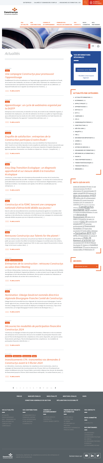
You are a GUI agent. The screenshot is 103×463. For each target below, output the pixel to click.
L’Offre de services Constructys (49, 418)
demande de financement (80, 215)
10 (47, 388)
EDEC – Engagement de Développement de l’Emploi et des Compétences (9, 423)
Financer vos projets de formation (64, 24)
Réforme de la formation (84, 153)
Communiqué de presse (83, 122)
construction (88, 202)
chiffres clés (80, 198)
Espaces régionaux (8, 417)
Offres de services (81, 147)
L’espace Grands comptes (51, 421)
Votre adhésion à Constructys (27, 422)
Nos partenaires (96, 24)
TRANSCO (86, 245)
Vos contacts (77, 24)
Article (7, 70)
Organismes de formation (84, 150)
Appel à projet (17, 356)
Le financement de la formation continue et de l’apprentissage (29, 417)
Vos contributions (35, 24)
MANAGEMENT (85, 236)
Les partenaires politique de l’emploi (92, 438)
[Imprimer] (98, 46)
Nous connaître (86, 24)
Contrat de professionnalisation (84, 212)
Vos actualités (24, 24)
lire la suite (15, 91)
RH (89, 243)
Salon (7, 260)
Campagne (78, 116)
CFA (76, 119)
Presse (19, 396)
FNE (76, 135)
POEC (87, 238)
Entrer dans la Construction (68, 418)
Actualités (5, 415)
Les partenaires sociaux (91, 445)
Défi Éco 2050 (79, 128)
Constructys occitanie (83, 208)
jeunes (77, 141)
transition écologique (16, 260)
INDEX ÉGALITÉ (52, 396)
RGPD (84, 396)
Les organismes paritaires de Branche (92, 442)
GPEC (76, 235)
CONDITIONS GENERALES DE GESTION (38, 400)
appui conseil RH (80, 193)
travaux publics (79, 250)
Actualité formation (82, 97)
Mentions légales (70, 396)
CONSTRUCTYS (78, 204)
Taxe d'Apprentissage (82, 159)
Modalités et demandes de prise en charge (72, 429)
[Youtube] (86, 455)
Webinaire (78, 169)
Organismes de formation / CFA (70, 2)
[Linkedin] (92, 455)
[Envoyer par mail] (92, 46)
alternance (78, 191)
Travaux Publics (81, 166)
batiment (92, 193)
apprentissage (90, 191)
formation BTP (85, 233)
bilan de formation (82, 195)
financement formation (84, 227)
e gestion (92, 222)
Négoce (77, 144)
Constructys (88, 423)
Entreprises (27, 2)
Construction (80, 125)
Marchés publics (34, 396)
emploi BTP (79, 224)
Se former (67, 421)
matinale (93, 236)
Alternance (8, 356)
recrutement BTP (79, 243)
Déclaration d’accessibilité (67, 400)
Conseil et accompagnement (49, 24)
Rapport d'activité (84, 240)
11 (51, 388)
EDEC (84, 221)
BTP (76, 113)
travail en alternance (91, 247)
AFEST (90, 187)
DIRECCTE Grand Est (80, 219)
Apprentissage (27, 356)
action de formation (80, 187)
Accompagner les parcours (69, 424)
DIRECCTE (91, 217)
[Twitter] (97, 455)
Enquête (8, 133)
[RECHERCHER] (85, 2)
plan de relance (78, 238)
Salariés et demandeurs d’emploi (45, 2)
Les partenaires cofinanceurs (89, 434)
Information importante (84, 138)
